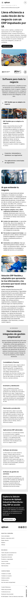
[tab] (14, 103)
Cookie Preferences (6, 587)
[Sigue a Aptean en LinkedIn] (23, 527)
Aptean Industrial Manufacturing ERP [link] (10, 7)
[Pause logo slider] (25, 72)
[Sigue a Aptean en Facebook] (19, 527)
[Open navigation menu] (2, 2)
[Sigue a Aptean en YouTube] (26, 527)
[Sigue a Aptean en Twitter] (21, 527)
